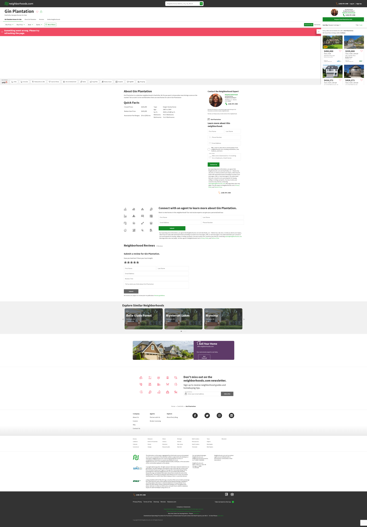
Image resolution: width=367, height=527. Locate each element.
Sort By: (325, 25)
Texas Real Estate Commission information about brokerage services (183, 509)
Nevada (179, 441)
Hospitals (120, 82)
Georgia (14, 15)
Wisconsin (224, 439)
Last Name (229, 131)
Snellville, (8, 15)
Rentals (163, 502)
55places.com (171, 502)
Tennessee (194, 447)
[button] (319, 31)
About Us (136, 417)
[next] (340, 42)
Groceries (25, 82)
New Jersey (180, 444)
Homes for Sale (309, 24)
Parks (15, 82)
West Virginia (210, 447)
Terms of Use (218, 187)
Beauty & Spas (108, 82)
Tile (357, 25)
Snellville (180, 406)
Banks (84, 82)
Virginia (209, 441)
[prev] (324, 42)
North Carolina (195, 439)
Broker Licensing (155, 421)
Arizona (135, 439)
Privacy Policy (205, 238)
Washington (210, 444)
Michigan (179, 439)
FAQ (134, 425)
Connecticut (136, 447)
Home (173, 406)
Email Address (216, 143)
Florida (149, 444)
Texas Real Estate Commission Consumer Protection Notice (183, 511)
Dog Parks (95, 82)
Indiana (164, 441)
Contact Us (136, 428)
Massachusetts (166, 447)
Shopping (142, 82)
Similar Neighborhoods (53, 19)
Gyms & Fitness (55, 82)
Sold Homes (317, 24)
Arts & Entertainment (71, 82)
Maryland (164, 444)
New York (179, 447)
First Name (212, 131)
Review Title (129, 278)
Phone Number (217, 137)
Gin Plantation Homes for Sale (13, 19)
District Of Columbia (153, 441)
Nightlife (131, 82)
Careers (135, 421)
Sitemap (156, 502)
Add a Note (212, 153)
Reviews (41, 19)
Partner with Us (155, 417)
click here (152, 486)
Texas (208, 439)
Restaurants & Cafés (39, 82)
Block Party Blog (172, 417)
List (361, 25)
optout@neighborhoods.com (216, 183)
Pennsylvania (195, 441)
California (135, 441)
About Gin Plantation (30, 19)
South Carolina (195, 444)
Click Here (196, 513)
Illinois (164, 439)
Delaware (150, 439)
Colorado (135, 444)
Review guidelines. (159, 295)
